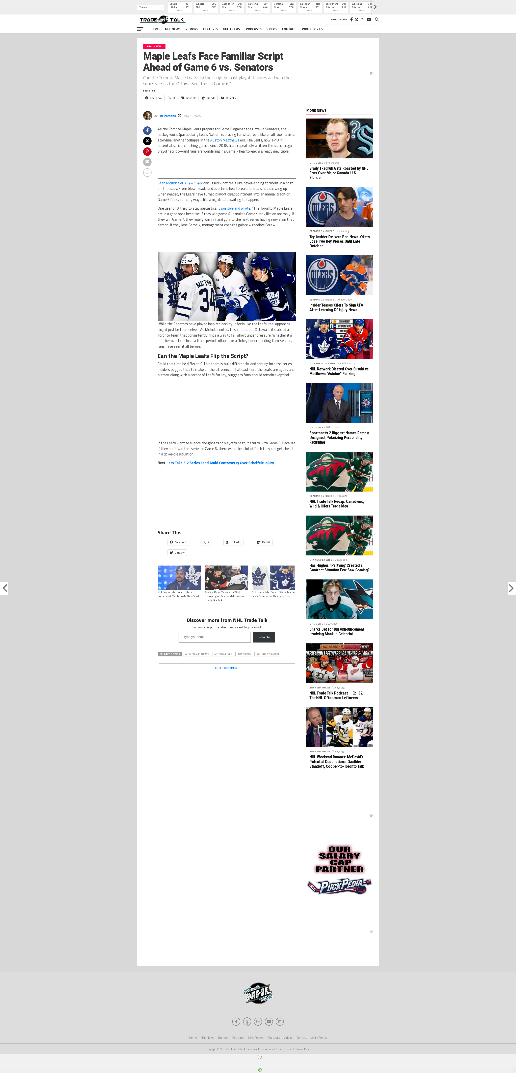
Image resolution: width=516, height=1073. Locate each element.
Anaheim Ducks (320, 687)
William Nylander (268, 654)
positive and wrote (235, 208)
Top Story (244, 654)
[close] (260, 1057)
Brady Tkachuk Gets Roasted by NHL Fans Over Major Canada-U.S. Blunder (338, 173)
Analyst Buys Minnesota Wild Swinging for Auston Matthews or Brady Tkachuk (225, 596)
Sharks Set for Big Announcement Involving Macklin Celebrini (336, 631)
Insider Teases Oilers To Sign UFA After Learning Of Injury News (336, 307)
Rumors (191, 29)
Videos (271, 29)
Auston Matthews (224, 140)
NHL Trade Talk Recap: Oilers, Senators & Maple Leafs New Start (178, 594)
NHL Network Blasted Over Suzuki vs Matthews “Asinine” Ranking (339, 371)
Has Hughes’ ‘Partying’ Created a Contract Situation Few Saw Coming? (339, 567)
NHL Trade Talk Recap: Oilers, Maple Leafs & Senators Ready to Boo (273, 594)
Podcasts (254, 29)
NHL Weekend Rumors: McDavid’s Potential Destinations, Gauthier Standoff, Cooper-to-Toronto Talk (336, 762)
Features (210, 29)
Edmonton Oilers (321, 231)
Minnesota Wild (320, 560)
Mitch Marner (223, 654)
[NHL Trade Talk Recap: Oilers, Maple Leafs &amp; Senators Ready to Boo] (273, 578)
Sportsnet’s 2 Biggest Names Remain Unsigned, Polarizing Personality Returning (339, 438)
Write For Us (312, 29)
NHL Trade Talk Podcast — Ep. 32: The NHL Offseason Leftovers (336, 695)
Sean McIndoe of (180, 183)
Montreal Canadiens (324, 363)
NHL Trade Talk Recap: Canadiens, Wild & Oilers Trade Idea (336, 503)
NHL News (173, 29)
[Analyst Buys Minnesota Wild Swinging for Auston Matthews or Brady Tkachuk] (226, 578)
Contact (289, 29)
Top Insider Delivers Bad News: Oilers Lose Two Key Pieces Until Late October (339, 241)
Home (156, 29)
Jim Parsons (167, 115)
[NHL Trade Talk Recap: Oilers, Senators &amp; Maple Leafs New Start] (179, 578)
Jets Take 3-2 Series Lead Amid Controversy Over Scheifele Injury (220, 463)
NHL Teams (231, 29)
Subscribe (264, 637)
